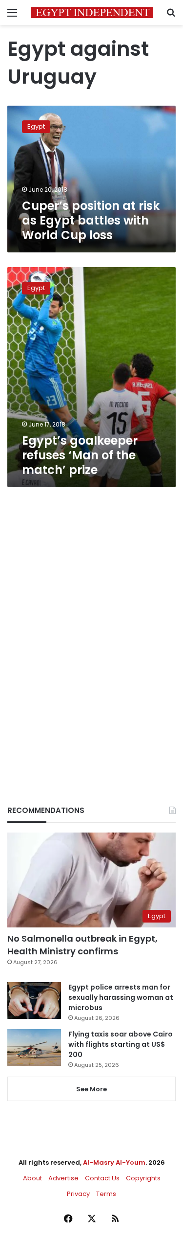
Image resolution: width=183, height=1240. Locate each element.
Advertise (63, 1178)
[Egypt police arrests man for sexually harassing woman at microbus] (34, 1000)
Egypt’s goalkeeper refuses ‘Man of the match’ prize (80, 455)
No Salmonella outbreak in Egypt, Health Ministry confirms (82, 944)
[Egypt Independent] (92, 12)
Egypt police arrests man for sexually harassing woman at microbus (120, 997)
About (32, 1178)
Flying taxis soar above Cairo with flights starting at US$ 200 (120, 1044)
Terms (106, 1193)
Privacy (78, 1193)
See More (91, 1089)
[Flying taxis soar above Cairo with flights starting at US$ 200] (34, 1047)
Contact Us (102, 1178)
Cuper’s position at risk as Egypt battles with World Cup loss (91, 220)
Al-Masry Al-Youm (114, 1162)
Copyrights (143, 1178)
